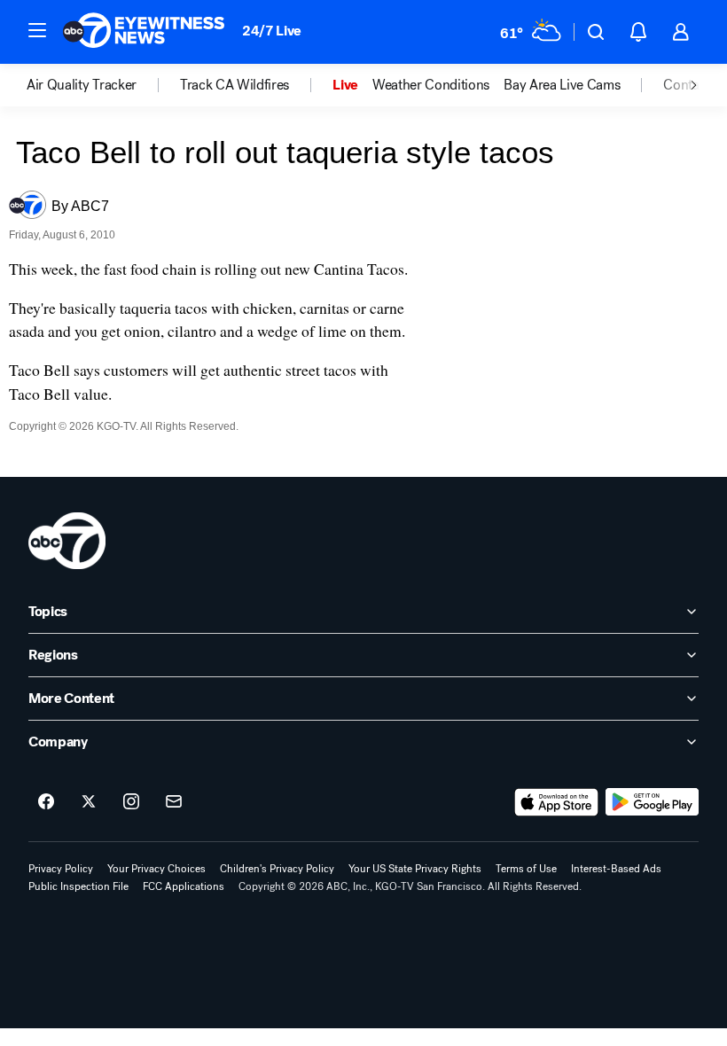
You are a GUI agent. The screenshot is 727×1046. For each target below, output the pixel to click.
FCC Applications (183, 886)
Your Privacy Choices (156, 868)
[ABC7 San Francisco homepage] (143, 31)
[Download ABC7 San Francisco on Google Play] (652, 802)
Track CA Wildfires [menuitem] (234, 85)
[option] (103, 85)
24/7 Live (271, 30)
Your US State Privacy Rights (414, 868)
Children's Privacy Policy (277, 868)
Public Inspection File (78, 886)
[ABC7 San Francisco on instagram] (131, 802)
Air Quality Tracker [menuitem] (82, 85)
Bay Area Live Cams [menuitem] (562, 85)
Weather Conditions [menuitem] (430, 85)
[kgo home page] (67, 540)
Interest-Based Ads (616, 868)
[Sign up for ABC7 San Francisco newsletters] (174, 802)
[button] (37, 30)
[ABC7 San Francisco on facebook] (46, 802)
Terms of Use (526, 868)
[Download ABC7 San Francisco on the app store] (556, 802)
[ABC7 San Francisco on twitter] (88, 802)
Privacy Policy (60, 868)
